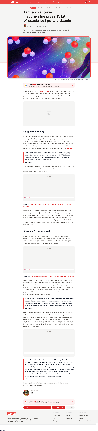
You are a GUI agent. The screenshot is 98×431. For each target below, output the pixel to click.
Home (26, 7)
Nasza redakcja (83, 415)
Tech (26, 2)
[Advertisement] (49, 187)
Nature (69, 148)
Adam (28, 25)
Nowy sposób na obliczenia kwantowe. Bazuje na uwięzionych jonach (52, 276)
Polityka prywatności (85, 421)
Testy (33, 2)
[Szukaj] (89, 2)
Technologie (56, 415)
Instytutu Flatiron (44, 91)
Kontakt (81, 418)
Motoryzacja (56, 421)
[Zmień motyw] (86, 2)
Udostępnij (28, 407)
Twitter (56, 407)
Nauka (49, 2)
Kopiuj (71, 407)
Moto (41, 2)
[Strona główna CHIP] (14, 2)
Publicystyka (58, 2)
